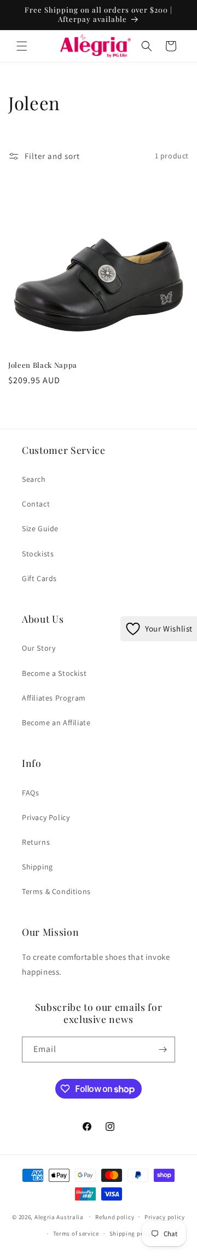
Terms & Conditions (56, 891)
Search (34, 479)
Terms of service (76, 1233)
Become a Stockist (54, 673)
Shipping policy (132, 1233)
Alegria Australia (59, 1216)
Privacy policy (164, 1217)
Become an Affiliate (56, 722)
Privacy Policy (45, 817)
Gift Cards (39, 578)
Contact (36, 504)
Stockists (38, 554)
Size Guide (40, 528)
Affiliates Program (54, 698)
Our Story (38, 648)
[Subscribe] (162, 1049)
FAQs (30, 793)
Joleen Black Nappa (42, 365)
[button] (22, 46)
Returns (36, 842)
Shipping (37, 867)
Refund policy (114, 1217)
